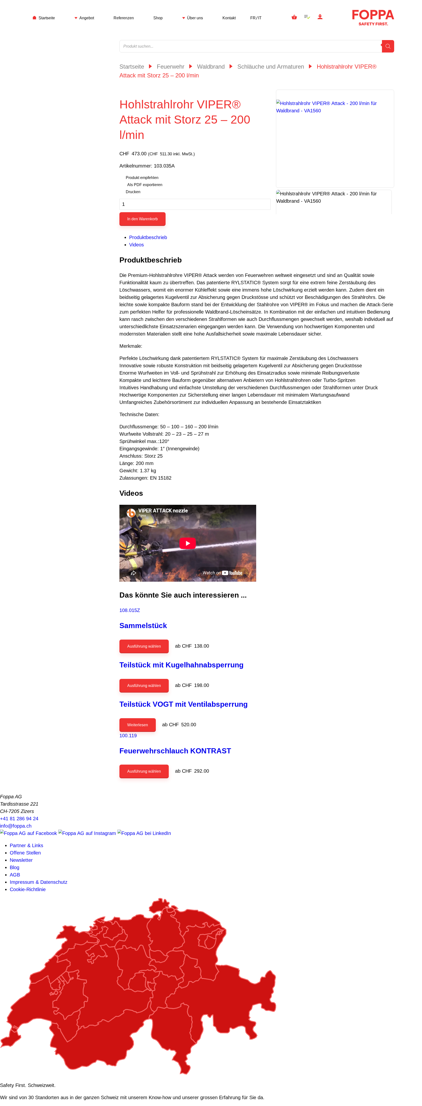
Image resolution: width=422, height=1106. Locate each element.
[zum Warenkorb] (294, 17)
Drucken (133, 192)
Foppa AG (373, 17)
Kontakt (229, 18)
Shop (158, 18)
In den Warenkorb (142, 219)
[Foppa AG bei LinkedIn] (144, 833)
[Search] (388, 46)
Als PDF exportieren (144, 185)
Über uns (195, 18)
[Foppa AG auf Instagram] (87, 833)
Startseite (47, 18)
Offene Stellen (25, 852)
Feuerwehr (170, 66)
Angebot (86, 18)
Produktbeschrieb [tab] (148, 237)
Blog (14, 867)
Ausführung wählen (144, 646)
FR (253, 18)
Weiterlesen (137, 725)
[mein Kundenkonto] (320, 17)
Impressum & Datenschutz (38, 882)
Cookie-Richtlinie (28, 889)
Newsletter (21, 860)
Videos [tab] (136, 244)
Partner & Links (26, 845)
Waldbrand (211, 66)
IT (260, 18)
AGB (15, 874)
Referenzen (124, 18)
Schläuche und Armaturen (270, 66)
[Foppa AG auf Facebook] (29, 833)
